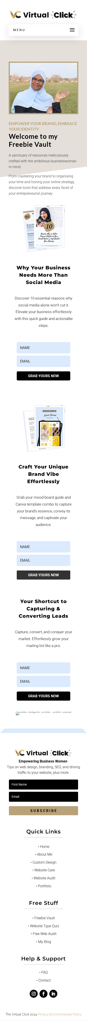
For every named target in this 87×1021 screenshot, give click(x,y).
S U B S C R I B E (43, 811)
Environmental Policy (66, 1014)
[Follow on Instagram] (34, 994)
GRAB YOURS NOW (43, 376)
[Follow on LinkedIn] (53, 994)
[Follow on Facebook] (43, 994)
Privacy (43, 1014)
